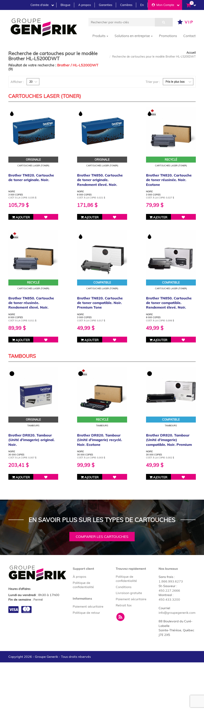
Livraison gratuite (129, 593)
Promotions (168, 36)
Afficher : (17, 82)
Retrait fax (124, 605)
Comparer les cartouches (102, 536)
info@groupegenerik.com (177, 613)
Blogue (65, 5)
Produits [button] (99, 36)
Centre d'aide (39, 5)
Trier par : (153, 82)
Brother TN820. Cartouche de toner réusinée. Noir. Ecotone (169, 180)
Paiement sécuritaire (88, 606)
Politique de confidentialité (83, 585)
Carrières (126, 5)
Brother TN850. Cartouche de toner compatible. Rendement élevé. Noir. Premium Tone (169, 305)
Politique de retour (86, 613)
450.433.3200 (169, 599)
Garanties (105, 5)
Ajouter (22, 217)
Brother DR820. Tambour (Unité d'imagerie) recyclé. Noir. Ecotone (99, 440)
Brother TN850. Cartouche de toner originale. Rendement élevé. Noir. (100, 180)
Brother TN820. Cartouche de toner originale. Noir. (31, 177)
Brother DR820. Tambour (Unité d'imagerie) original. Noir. (31, 440)
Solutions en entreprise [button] (133, 36)
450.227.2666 (169, 590)
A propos (84, 5)
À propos (79, 577)
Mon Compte (164, 5)
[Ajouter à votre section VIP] (45, 217)
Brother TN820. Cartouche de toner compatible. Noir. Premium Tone (100, 303)
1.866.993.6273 (171, 581)
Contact (189, 36)
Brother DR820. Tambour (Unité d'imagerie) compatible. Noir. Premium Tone (169, 442)
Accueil (191, 52)
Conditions (123, 587)
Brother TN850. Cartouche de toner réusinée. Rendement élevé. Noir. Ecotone (31, 305)
